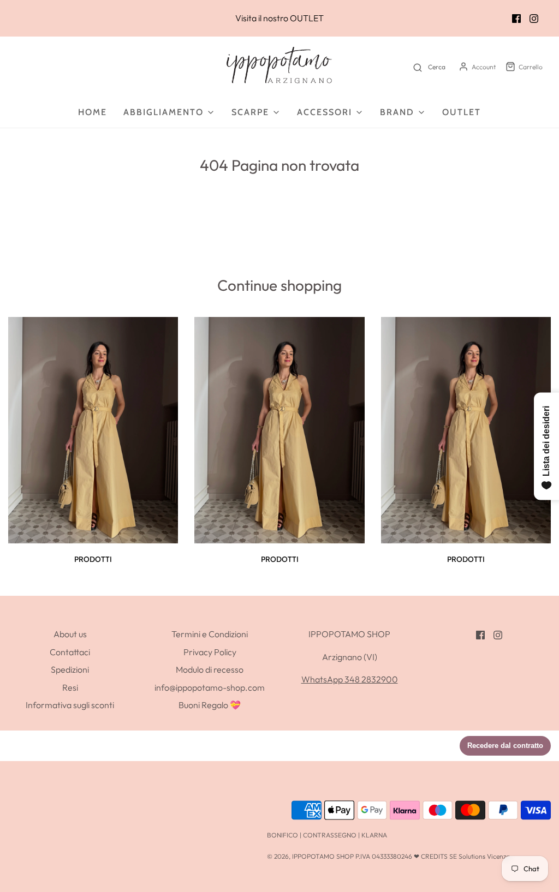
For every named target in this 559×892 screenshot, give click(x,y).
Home (92, 112)
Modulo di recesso (209, 669)
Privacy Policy (209, 651)
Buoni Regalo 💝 (210, 704)
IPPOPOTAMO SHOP (323, 856)
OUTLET (307, 18)
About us (70, 633)
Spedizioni (70, 669)
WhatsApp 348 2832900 (349, 679)
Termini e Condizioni (209, 633)
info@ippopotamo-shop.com (209, 687)
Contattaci (70, 651)
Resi (70, 687)
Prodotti (93, 559)
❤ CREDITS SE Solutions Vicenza (462, 856)
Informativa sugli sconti (70, 704)
